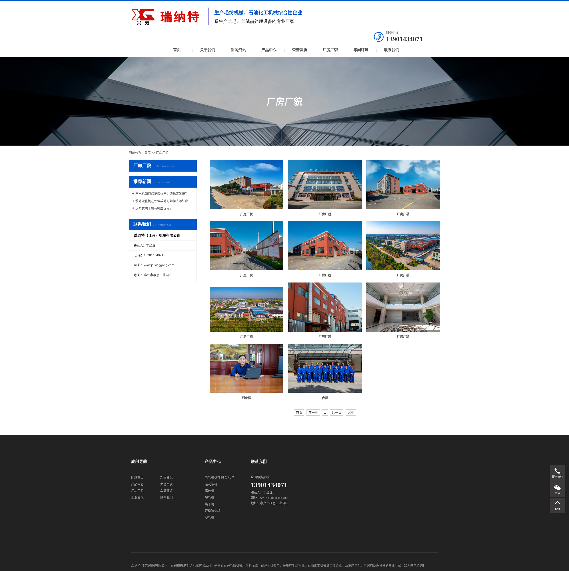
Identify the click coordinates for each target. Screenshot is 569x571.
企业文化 (137, 497)
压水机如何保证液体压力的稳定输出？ (161, 193)
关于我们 (207, 50)
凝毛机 (209, 517)
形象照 (246, 398)
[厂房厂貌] (246, 184)
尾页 (351, 412)
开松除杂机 (212, 511)
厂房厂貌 (330, 50)
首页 (177, 50)
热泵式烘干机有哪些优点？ (154, 208)
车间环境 (361, 50)
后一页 (336, 412)
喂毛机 (209, 497)
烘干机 (209, 504)
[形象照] (246, 368)
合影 (325, 398)
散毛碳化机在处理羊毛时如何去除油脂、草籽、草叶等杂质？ (164, 201)
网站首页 (137, 477)
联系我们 (391, 50)
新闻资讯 (238, 50)
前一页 (313, 412)
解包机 (209, 491)
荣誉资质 (299, 50)
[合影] (325, 368)
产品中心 (268, 50)
